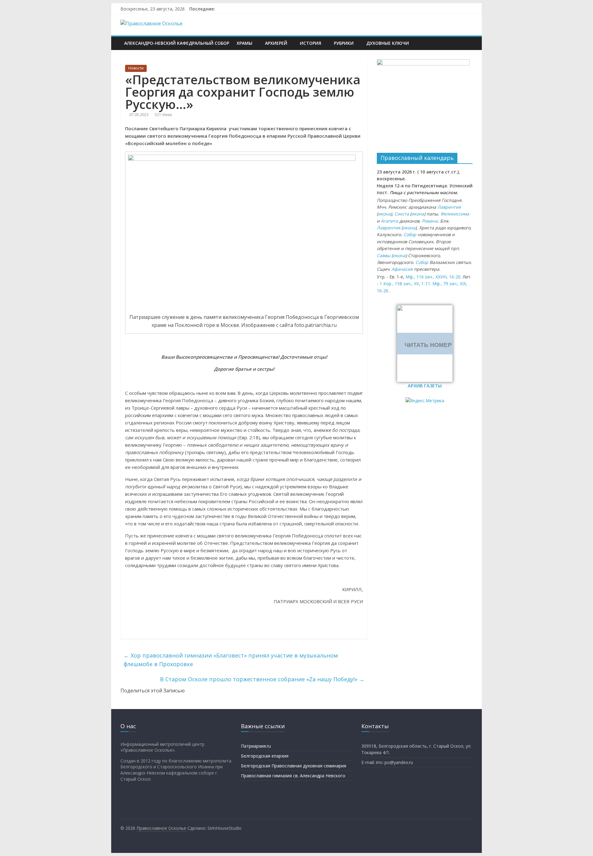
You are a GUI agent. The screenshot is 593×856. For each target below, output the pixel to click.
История (310, 43)
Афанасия (402, 269)
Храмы (244, 43)
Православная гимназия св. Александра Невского (293, 776)
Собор (409, 234)
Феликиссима (454, 214)
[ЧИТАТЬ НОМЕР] (425, 308)
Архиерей (276, 43)
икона (384, 214)
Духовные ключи (387, 43)
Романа (430, 221)
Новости (136, 68)
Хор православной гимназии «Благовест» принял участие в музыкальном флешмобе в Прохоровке (231, 660)
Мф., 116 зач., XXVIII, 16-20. (433, 277)
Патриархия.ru (256, 746)
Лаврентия (449, 207)
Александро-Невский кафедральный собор (176, 43)
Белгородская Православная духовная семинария (293, 766)
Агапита (389, 221)
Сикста (401, 214)
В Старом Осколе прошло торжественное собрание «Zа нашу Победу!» (262, 679)
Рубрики (344, 43)
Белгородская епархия (264, 756)
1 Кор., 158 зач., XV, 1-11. (405, 283)
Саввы (383, 255)
